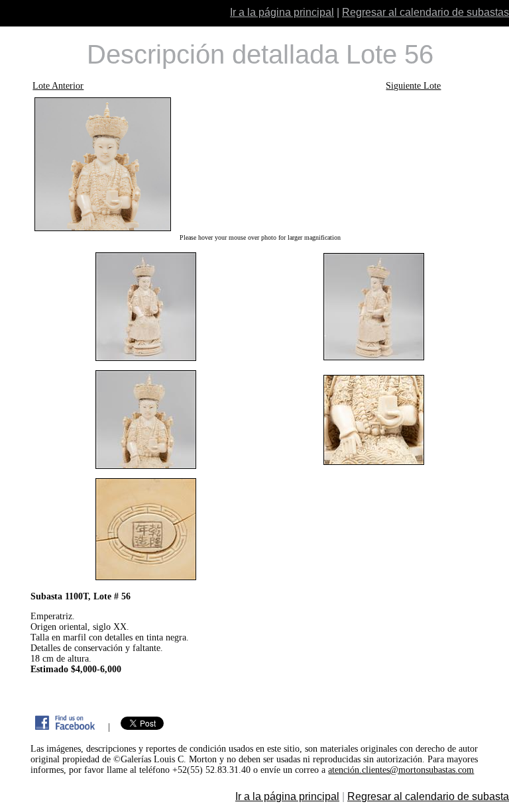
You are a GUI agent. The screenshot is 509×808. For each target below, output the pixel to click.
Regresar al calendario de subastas (425, 12)
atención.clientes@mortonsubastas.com (401, 770)
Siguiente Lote (413, 86)
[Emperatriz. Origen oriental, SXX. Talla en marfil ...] (259, 164)
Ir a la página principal (282, 12)
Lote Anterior (58, 86)
